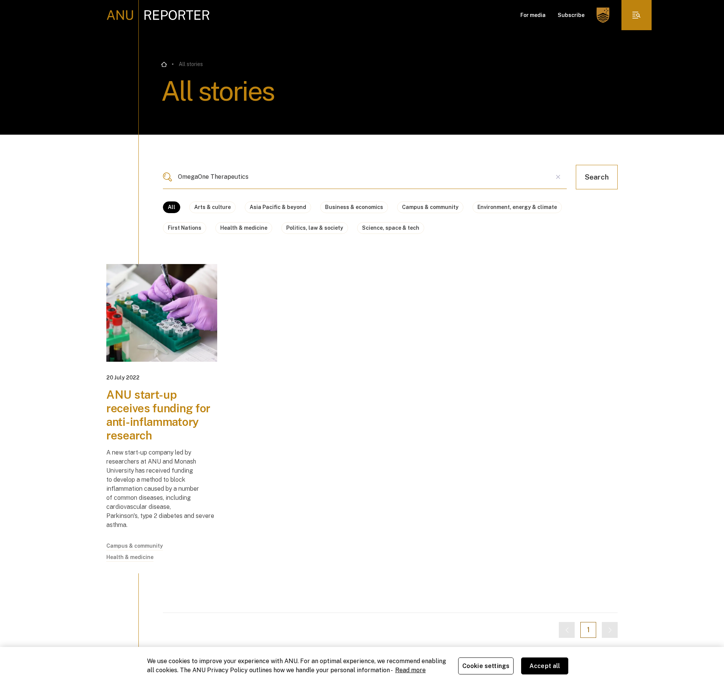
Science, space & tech (390, 228)
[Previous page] (567, 630)
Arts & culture (212, 207)
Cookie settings (485, 666)
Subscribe (571, 15)
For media (533, 15)
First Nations (184, 228)
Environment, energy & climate (517, 207)
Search (597, 177)
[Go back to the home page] (164, 64)
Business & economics (354, 207)
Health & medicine (243, 228)
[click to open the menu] (636, 15)
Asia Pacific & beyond (278, 207)
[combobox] (365, 177)
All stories (191, 64)
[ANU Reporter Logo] (158, 15)
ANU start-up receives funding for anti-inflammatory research (158, 415)
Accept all (544, 666)
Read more (410, 670)
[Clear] (558, 177)
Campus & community (430, 207)
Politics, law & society (314, 228)
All (171, 207)
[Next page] (610, 630)
